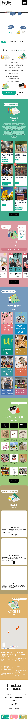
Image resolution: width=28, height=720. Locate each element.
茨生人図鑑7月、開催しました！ (7, 178)
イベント (7, 697)
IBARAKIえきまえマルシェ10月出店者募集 (20, 202)
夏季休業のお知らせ (7, 201)
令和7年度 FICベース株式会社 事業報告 (20, 155)
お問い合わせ (14, 700)
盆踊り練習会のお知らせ (20, 178)
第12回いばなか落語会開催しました (7, 155)
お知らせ (12, 697)
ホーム (3, 695)
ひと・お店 (23, 695)
